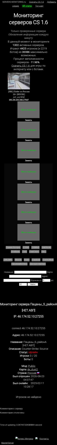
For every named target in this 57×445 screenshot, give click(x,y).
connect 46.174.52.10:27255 (28, 328)
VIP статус (27, 6)
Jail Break (46, 247)
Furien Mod (48, 260)
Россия (32, 373)
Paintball (36, 260)
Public (31, 366)
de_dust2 (32, 369)
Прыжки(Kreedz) (19, 264)
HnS (44, 251)
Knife (26, 260)
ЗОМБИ (35, 247)
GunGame (34, 251)
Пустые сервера (37, 264)
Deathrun (15, 251)
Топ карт (39, 6)
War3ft (18, 260)
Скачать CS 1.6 (36, 2)
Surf (24, 251)
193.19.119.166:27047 (19, 100)
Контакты (44, 439)
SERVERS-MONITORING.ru (14, 2)
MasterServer (7, 443)
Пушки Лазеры (13, 247)
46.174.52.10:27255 (33, 335)
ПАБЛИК (8, 260)
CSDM (26, 247)
